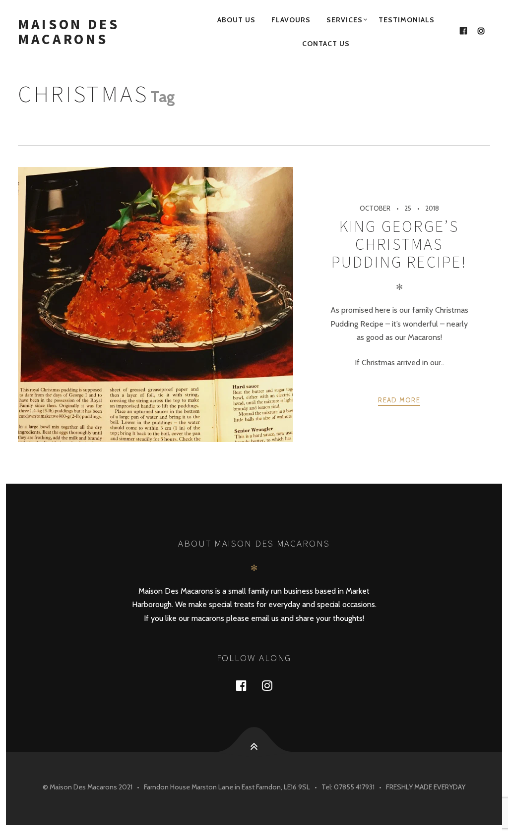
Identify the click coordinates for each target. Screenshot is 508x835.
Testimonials (407, 19)
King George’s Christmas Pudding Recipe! (399, 245)
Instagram (273, 685)
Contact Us (326, 43)
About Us (236, 19)
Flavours (291, 19)
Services (344, 19)
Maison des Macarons (69, 31)
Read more (399, 400)
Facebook (247, 685)
